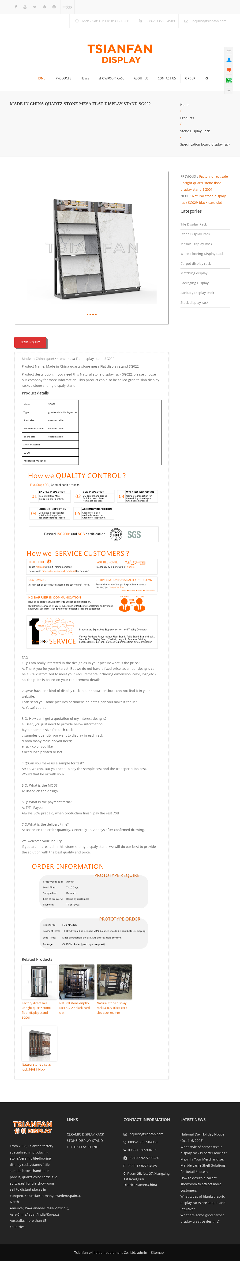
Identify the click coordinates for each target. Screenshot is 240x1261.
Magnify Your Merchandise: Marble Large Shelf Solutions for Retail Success (203, 1165)
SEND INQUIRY (30, 342)
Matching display (193, 273)
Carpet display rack (195, 263)
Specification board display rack (205, 144)
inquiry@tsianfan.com (209, 21)
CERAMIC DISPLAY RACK (85, 1134)
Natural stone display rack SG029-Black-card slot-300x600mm (112, 1008)
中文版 (67, 7)
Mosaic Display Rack (196, 244)
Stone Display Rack (195, 131)
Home (41, 78)
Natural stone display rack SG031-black (37, 1066)
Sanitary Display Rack (197, 292)
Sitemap (157, 1252)
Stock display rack (194, 302)
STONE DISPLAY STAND (85, 1140)
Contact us (167, 78)
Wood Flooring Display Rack (202, 253)
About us (141, 78)
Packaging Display (194, 283)
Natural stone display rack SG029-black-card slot (74, 1008)
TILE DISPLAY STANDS (83, 1147)
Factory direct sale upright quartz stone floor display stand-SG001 (36, 1010)
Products (63, 78)
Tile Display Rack (193, 224)
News (85, 78)
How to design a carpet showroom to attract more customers (200, 1184)
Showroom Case (111, 78)
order (190, 78)
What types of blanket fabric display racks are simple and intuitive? (202, 1202)
